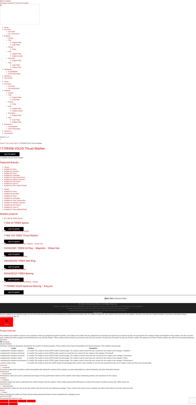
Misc (9, 63)
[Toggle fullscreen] (13, 401)
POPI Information (14, 74)
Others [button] (2, 390)
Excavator (11, 58)
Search (2, 137)
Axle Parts (16, 45)
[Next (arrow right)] (13, 404)
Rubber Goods (17, 56)
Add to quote (9, 154)
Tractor (10, 47)
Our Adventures (13, 34)
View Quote (8, 78)
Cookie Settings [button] (5, 316)
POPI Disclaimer (98, 312)
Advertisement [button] (5, 384)
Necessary (6, 342)
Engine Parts (16, 42)
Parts (14, 49)
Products (7, 36)
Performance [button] (4, 372)
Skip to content (5, 1)
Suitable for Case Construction (14, 177)
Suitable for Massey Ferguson (14, 179)
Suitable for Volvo (10, 169)
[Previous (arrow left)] (4, 404)
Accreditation (13, 71)
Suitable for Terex (10, 173)
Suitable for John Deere (12, 181)
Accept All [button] (15, 316)
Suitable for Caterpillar (12, 175)
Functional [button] (3, 365)
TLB (9, 40)
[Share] (22, 401)
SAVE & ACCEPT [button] (6, 396)
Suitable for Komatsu (11, 171)
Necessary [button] (3, 340)
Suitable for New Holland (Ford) (15, 186)
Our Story (7, 29)
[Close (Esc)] (31, 401)
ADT (9, 51)
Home (6, 27)
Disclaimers (8, 69)
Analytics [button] (3, 378)
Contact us (7, 76)
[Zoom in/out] (4, 401)
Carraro (10, 38)
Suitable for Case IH (11, 183)
